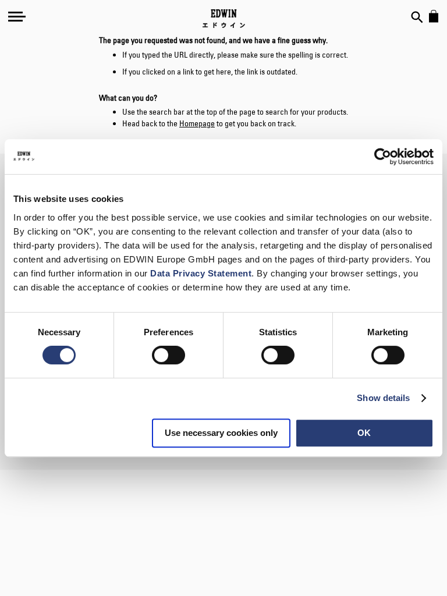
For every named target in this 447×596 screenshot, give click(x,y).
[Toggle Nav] (17, 16)
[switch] (168, 356)
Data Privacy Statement (200, 273)
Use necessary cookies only (221, 433)
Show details (383, 398)
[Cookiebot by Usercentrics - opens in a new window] (383, 156)
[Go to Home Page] (224, 18)
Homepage (197, 123)
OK (364, 433)
